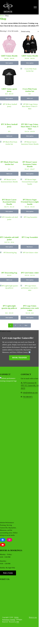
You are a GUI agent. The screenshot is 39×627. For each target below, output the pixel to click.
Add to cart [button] (30, 98)
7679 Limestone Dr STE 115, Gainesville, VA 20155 (30, 385)
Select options (9, 63)
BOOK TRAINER (19, 358)
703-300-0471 (28, 397)
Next (26, 325)
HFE (17, 622)
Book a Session (8, 573)
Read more (30, 246)
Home (2, 16)
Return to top (33, 617)
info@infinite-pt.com (30, 393)
